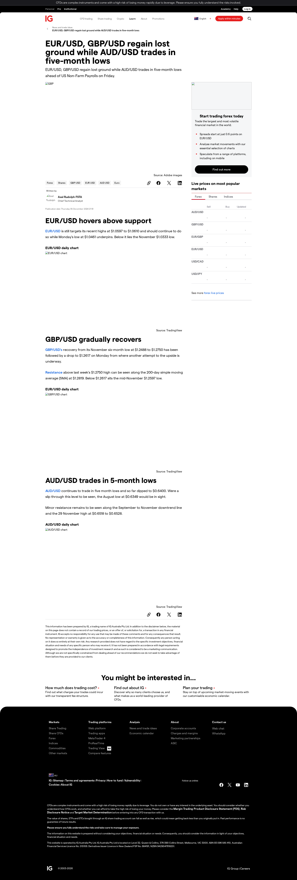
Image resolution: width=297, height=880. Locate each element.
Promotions (158, 18)
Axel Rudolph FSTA (70, 196)
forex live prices (214, 292)
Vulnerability (132, 780)
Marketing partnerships (185, 738)
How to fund (115, 780)
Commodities (57, 748)
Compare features (99, 753)
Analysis (135, 722)
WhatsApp (219, 733)
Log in (247, 9)
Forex (50, 182)
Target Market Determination (93, 812)
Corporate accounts (183, 728)
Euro (116, 182)
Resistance (53, 372)
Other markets (58, 753)
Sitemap (58, 780)
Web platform (97, 728)
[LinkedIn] (180, 183)
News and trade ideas (143, 728)
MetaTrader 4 (96, 738)
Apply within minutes (229, 18)
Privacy (100, 780)
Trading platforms (99, 722)
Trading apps (96, 733)
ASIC (174, 743)
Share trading (105, 18)
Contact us (219, 722)
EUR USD (90, 182)
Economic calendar (142, 733)
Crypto (120, 18)
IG (50, 780)
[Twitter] (169, 183)
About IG (66, 784)
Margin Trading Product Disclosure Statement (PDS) (206, 808)
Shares (61, 182)
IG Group (233, 868)
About (144, 18)
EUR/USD (52, 231)
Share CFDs (56, 733)
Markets (54, 722)
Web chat (218, 728)
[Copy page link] (148, 183)
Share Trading (57, 728)
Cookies (54, 784)
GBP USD (75, 182)
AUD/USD (52, 491)
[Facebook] (159, 183)
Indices (228, 196)
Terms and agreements (79, 780)
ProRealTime (96, 743)
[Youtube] (238, 785)
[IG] (49, 18)
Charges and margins (184, 733)
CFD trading (86, 18)
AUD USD (104, 182)
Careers (245, 868)
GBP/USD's (53, 349)
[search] (249, 18)
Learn (132, 18)
